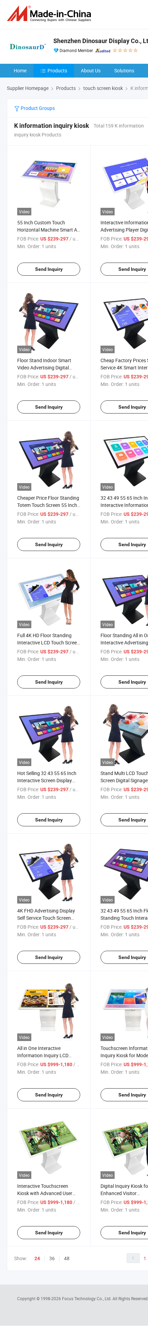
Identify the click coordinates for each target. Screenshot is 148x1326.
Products (57, 70)
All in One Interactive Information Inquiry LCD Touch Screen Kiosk (42, 1055)
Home (20, 70)
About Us (91, 70)
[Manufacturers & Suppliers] (50, 14)
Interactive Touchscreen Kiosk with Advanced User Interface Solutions (44, 1193)
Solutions (124, 70)
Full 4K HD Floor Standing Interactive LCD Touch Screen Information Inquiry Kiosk (48, 642)
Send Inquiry (49, 269)
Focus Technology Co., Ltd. (87, 1298)
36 (52, 1258)
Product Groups (37, 108)
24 (37, 1258)
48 (67, 1258)
